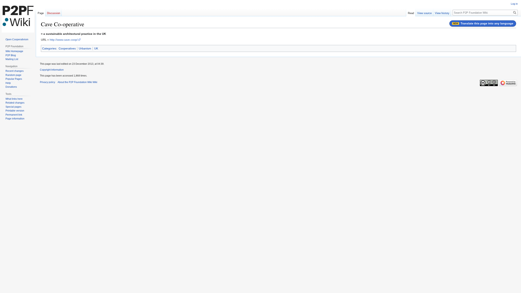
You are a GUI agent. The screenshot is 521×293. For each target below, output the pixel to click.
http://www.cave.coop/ (64, 39)
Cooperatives (67, 48)
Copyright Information (52, 69)
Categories (49, 48)
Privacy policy (47, 82)
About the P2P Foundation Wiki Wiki (77, 82)
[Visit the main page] (18, 16)
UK (96, 48)
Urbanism (85, 48)
